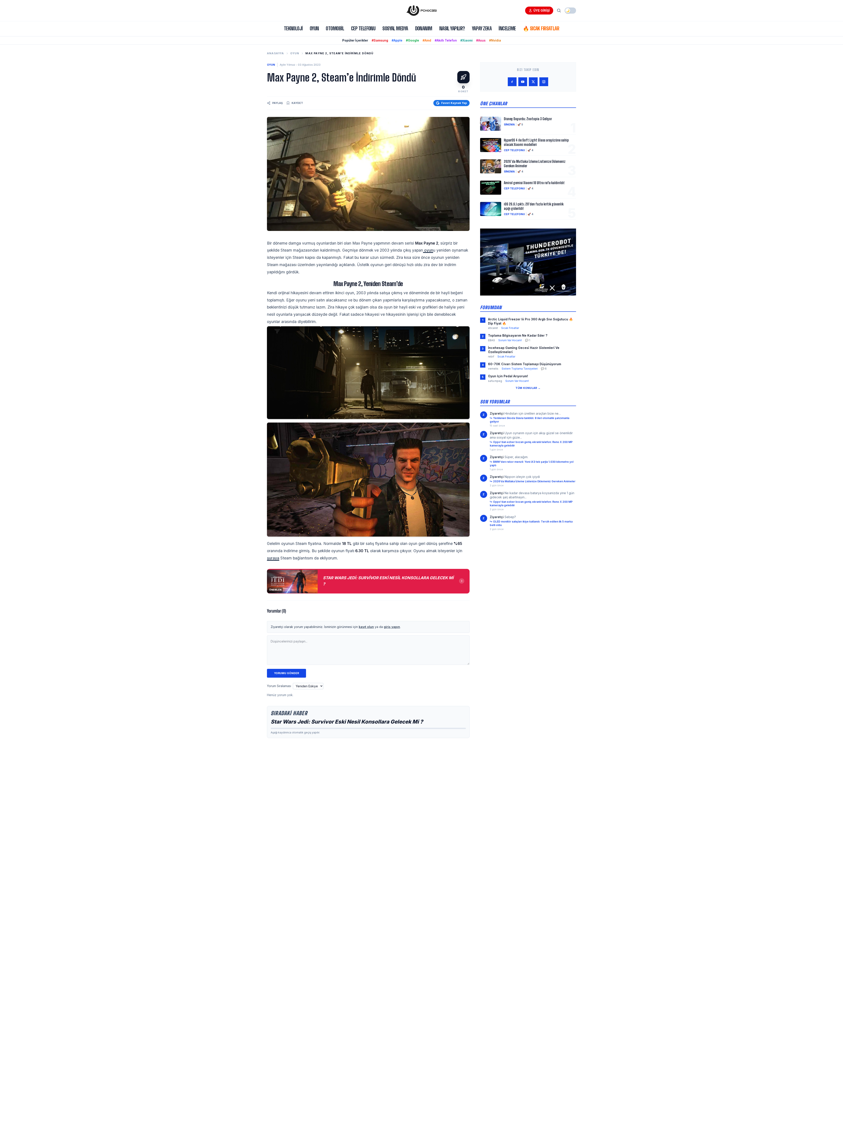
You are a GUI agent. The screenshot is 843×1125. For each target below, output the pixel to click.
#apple (397, 40)
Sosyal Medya (395, 28)
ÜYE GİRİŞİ (541, 10)
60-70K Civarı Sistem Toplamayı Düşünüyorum (524, 364)
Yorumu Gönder (286, 673)
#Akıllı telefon (446, 40)
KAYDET (297, 103)
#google (412, 40)
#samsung (380, 40)
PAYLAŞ (277, 103)
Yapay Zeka (482, 28)
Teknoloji (293, 28)
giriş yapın (392, 627)
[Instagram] (543, 81)
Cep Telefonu (363, 28)
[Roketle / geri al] (463, 77)
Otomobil (335, 28)
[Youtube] (522, 81)
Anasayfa (275, 53)
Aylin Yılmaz (287, 64)
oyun (428, 250)
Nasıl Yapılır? (452, 28)
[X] (533, 81)
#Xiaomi (466, 40)
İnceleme (507, 28)
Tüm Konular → (527, 388)
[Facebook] (512, 81)
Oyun (314, 28)
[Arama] (559, 11)
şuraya (273, 558)
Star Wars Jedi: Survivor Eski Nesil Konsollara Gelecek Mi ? (347, 722)
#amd (427, 40)
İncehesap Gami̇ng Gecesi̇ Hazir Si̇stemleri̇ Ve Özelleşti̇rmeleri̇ (523, 350)
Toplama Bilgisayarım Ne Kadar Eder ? (517, 335)
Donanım (423, 28)
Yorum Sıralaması (279, 686)
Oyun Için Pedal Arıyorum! (508, 376)
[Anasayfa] (421, 10)
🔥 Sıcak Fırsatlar (541, 28)
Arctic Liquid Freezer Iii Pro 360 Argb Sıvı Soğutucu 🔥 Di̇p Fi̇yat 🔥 (530, 321)
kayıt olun (366, 627)
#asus (481, 40)
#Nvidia (495, 40)
